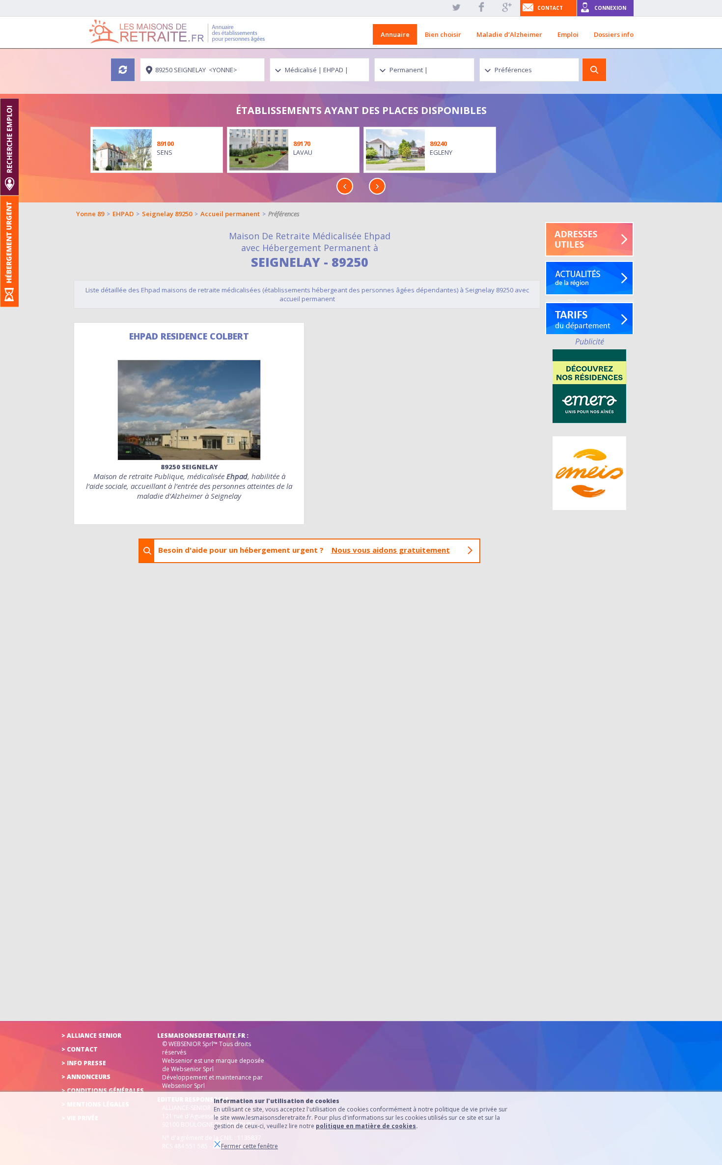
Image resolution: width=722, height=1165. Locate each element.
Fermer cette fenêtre (249, 1146)
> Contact (79, 1049)
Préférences (284, 213)
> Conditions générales (102, 1090)
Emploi (568, 34)
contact (550, 7)
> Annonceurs (86, 1077)
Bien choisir (443, 34)
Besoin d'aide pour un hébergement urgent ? (304, 550)
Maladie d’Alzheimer (509, 34)
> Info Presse (83, 1063)
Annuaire (395, 34)
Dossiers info (614, 34)
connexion (610, 7)
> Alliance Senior (91, 1035)
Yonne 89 (90, 213)
